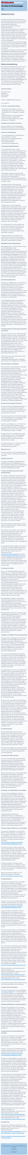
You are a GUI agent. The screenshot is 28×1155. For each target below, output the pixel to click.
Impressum (14, 1149)
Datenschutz (14, 1151)
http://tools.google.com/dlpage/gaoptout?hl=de (13, 965)
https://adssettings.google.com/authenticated (12, 1133)
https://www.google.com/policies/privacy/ (11, 1131)
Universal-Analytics (8, 991)
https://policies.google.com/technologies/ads (12, 974)
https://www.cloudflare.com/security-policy (12, 876)
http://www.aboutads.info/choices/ (10, 554)
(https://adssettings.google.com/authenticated (13, 979)
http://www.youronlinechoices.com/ (13, 555)
